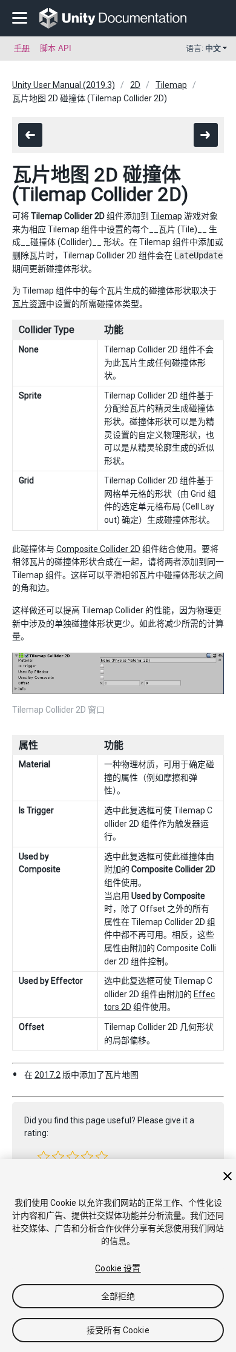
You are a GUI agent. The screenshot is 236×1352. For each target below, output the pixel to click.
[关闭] (227, 1176)
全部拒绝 (118, 1296)
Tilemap (171, 85)
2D (135, 85)
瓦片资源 (29, 304)
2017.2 (47, 1075)
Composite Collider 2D (98, 549)
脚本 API (55, 48)
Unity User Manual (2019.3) (63, 85)
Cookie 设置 (117, 1268)
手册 (22, 48)
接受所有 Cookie (118, 1330)
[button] (43, 1156)
